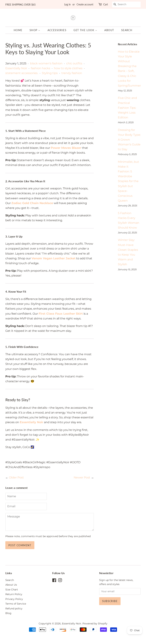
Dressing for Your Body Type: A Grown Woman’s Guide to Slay (129, 139)
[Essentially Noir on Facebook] (54, 581)
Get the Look (84, 30)
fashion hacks (40, 68)
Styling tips (50, 73)
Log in (67, 4)
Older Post (16, 477)
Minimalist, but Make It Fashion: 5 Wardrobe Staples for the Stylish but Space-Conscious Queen (128, 181)
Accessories (57, 30)
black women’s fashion (46, 63)
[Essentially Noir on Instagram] (60, 581)
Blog (8, 613)
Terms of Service (15, 603)
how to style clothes (68, 68)
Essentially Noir (16, 68)
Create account (85, 4)
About (109, 30)
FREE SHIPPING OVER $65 (20, 4)
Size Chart (11, 589)
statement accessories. (21, 73)
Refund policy (13, 608)
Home (18, 30)
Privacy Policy (14, 599)
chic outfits (74, 63)
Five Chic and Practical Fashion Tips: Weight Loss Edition (127, 107)
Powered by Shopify (94, 623)
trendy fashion (71, 73)
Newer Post (82, 477)
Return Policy (13, 594)
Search (126, 30)
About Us (11, 584)
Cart (105, 4)
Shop (34, 30)
